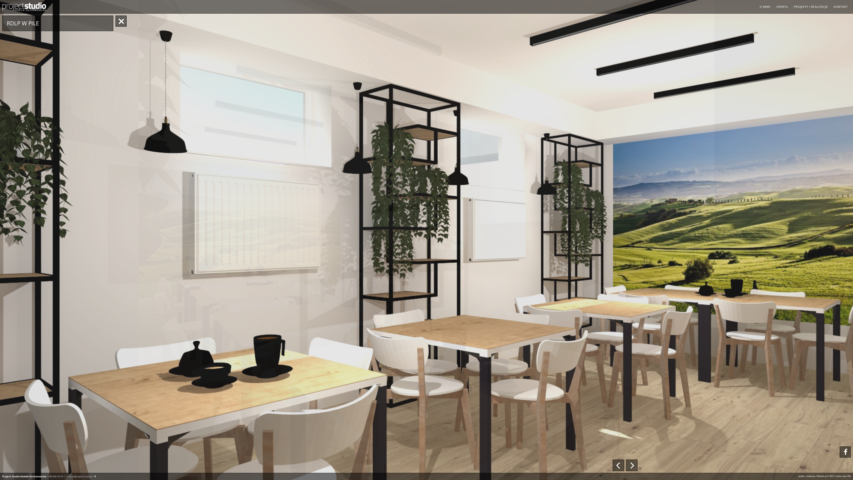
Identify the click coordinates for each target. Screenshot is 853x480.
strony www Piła (843, 476)
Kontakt (841, 7)
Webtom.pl (822, 476)
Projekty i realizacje (811, 7)
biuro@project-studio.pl (80, 476)
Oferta (782, 7)
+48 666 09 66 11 (57, 476)
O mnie (765, 7)
